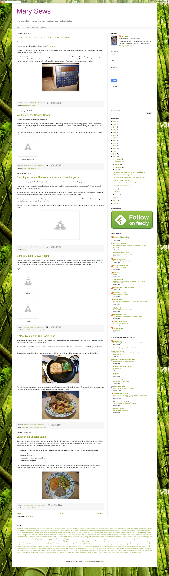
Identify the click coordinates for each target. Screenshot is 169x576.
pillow (81, 544)
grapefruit (44, 538)
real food (150, 544)
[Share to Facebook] (58, 103)
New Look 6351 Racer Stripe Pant (122, 309)
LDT (67, 540)
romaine (44, 546)
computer (90, 532)
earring (122, 534)
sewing (29, 105)
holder (98, 538)
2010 (115, 198)
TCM (115, 550)
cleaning (24, 532)
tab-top (104, 550)
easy (125, 534)
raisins (140, 544)
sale (96, 546)
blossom (28, 530)
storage (44, 550)
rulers (32, 168)
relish (24, 546)
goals (144, 536)
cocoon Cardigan (76, 532)
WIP (98, 552)
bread (26, 427)
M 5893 (28, 294)
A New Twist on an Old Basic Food (36, 336)
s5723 (78, 546)
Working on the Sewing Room (33, 115)
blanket (145, 528)
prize (118, 544)
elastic (132, 534)
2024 (115, 124)
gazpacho (120, 536)
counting (134, 532)
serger (135, 546)
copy (114, 532)
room (28, 168)
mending (150, 540)
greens (61, 538)
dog (88, 534)
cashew (107, 530)
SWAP (79, 550)
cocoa (36, 532)
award (52, 528)
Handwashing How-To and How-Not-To (124, 361)
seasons (130, 546)
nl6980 (43, 330)
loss (99, 540)
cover (138, 532)
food (35, 427)
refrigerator (19, 546)
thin (133, 550)
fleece (68, 536)
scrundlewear (121, 546)
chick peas (123, 530)
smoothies (77, 548)
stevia (25, 550)
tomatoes (23, 552)
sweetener (95, 550)
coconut (40, 532)
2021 (115, 130)
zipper (134, 552)
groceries (66, 538)
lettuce (78, 540)
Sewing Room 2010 (28, 159)
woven (109, 552)
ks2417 (31, 540)
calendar (94, 530)
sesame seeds (141, 546)
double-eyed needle (94, 534)
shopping (39, 548)
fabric (27, 536)
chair (114, 530)
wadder (74, 552)
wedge (85, 552)
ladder (59, 540)
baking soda (69, 528)
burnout (86, 530)
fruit (38, 427)
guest (77, 538)
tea (118, 550)
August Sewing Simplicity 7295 (121, 239)
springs (138, 548)
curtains (40, 534)
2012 (115, 154)
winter (95, 552)
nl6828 (87, 542)
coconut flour (46, 532)
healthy (87, 538)
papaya (19, 544)
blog (18, 530)
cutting (50, 534)
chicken (129, 530)
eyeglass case (21, 536)
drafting (103, 534)
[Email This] (52, 103)
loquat (95, 540)
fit (59, 536)
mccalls (32, 330)
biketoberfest (125, 528)
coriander (117, 532)
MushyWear (43, 542)
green (49, 538)
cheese (31, 427)
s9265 (85, 546)
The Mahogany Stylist (120, 321)
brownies (71, 530)
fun (108, 536)
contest (95, 532)
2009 (115, 200)
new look (37, 330)
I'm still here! (116, 330)
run (61, 546)
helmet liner (93, 538)
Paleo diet (146, 542)
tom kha (150, 550)
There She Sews (127, 550)
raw (143, 544)
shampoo (29, 548)
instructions (120, 538)
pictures (24, 168)
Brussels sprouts (79, 530)
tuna (37, 552)
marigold (141, 540)
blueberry (33, 530)
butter (90, 530)
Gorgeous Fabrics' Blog (121, 252)
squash (142, 548)
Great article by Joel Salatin (121, 381)
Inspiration (114, 538)
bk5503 (141, 528)
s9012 (81, 546)
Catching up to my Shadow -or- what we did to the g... (131, 177)
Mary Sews (34, 11)
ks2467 (36, 540)
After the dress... (51, 46)
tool (27, 552)
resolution (34, 546)
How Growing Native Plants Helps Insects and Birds (127, 343)
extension (149, 534)
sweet (83, 550)
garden (24, 249)
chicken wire (134, 530)
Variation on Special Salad (31, 436)
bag (64, 528)
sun (76, 550)
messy (18, 542)
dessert (74, 534)
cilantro (29, 508)
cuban (30, 534)
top (29, 552)
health (83, 538)
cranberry (149, 532)
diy (85, 534)
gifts (128, 536)
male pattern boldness (120, 266)
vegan (54, 552)
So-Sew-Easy (96, 548)
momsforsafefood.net (120, 380)
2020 (115, 132)
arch (38, 528)
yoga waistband (124, 552)
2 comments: (41, 424)
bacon (61, 528)
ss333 (150, 548)
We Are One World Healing (122, 402)
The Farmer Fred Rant (120, 393)
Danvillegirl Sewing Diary (121, 237)
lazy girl (64, 540)
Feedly (54, 536)
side (51, 548)
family (35, 536)
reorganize (29, 546)
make (128, 540)
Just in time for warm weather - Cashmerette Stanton (128, 316)
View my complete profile (126, 46)
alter (31, 528)
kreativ (27, 540)
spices (118, 548)
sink (62, 548)
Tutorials (26, 27)
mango (132, 540)
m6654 (109, 540)
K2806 (144, 538)
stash (18, 550)
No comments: (41, 505)
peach (41, 508)
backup (57, 528)
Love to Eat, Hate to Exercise (122, 366)
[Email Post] (48, 102)
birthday (131, 528)
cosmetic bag (124, 532)
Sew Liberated (118, 279)
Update (115, 274)
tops (32, 552)
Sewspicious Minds (119, 293)
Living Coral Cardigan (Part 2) (121, 261)
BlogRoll (22, 530)
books (37, 530)
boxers (54, 530)
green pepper (55, 538)
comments (84, 532)
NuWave (101, 542)
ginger (132, 536)
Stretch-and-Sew (61, 550)
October (117, 164)
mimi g (22, 542)
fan (38, 536)
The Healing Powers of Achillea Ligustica (124, 403)
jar (135, 538)
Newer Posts (21, 513)
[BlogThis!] (54, 103)
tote (34, 552)
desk (70, 534)
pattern (28, 544)
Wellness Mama (118, 409)
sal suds (89, 546)
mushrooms (36, 542)
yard (113, 552)
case (103, 530)
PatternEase (42, 544)
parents (23, 544)
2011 (115, 156)
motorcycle (30, 542)
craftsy (144, 532)
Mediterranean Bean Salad (120, 410)
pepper (68, 544)
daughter (61, 534)
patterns (48, 544)
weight (89, 552)
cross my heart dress (22, 534)
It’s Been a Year (117, 375)
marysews (124, 36)
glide (135, 536)
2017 (115, 140)
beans (105, 528)
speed (33, 105)
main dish (123, 540)
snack (82, 548)
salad (41, 427)
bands (85, 528)
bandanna (80, 528)
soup (110, 548)
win (92, 552)
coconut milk (53, 532)
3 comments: (42, 102)
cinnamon (19, 532)
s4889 (74, 546)
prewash (114, 544)
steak (21, 550)
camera (99, 530)
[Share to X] (56, 103)
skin (64, 548)
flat (65, 536)
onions (112, 542)
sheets (34, 548)
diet (83, 534)
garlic (115, 536)
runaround (65, 546)
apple (34, 528)
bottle (41, 530)
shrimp (48, 548)
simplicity (58, 548)
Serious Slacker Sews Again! (33, 255)
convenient (100, 532)
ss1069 (147, 548)
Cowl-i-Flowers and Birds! (120, 294)
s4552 (70, 546)
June (116, 191)
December (118, 159)
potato (100, 544)
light (88, 540)
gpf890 (34, 538)
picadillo (72, 544)
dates (56, 534)
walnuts (82, 552)
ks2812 (45, 540)
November (118, 162)
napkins (54, 542)
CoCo (32, 532)
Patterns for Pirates (56, 544)
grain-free (38, 538)
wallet (77, 552)
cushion (45, 534)
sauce (100, 546)
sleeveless (71, 548)
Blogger (101, 561)
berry (117, 528)
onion (108, 542)
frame (95, 536)
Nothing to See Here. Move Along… (123, 254)
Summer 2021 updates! (119, 267)
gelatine (125, 536)
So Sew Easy (88, 548)
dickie (79, 534)
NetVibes (66, 542)
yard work (116, 552)
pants (150, 542)
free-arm (102, 536)
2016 (115, 143)
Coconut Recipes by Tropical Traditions (126, 348)
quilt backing (134, 544)
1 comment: (40, 165)
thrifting (137, 550)
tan (110, 550)
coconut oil (61, 532)
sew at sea (116, 272)
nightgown (78, 542)
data (53, 534)
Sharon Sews (117, 299)
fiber (57, 536)
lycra (101, 540)
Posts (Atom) (29, 517)
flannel (62, 536)
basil (23, 427)
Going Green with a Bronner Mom (124, 359)
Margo (136, 540)
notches (96, 542)
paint (134, 542)
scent (110, 546)
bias (120, 528)
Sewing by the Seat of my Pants (123, 288)
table (107, 550)
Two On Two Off (118, 328)
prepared (104, 544)
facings (31, 536)
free (98, 536)
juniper (140, 538)
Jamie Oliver (130, 538)
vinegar (65, 552)
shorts (44, 548)
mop (25, 542)
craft (141, 532)
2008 (115, 203)
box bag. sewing (47, 530)
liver (93, 540)
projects (122, 544)
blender (150, 528)
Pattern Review (34, 544)
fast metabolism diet (44, 536)
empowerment (138, 534)
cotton (130, 532)
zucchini (138, 552)
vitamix (70, 552)
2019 (115, 135)
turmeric (41, 552)
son (108, 548)
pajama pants (139, 542)
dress (23, 330)
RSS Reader (53, 546)
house (105, 538)
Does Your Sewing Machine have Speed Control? (44, 37)
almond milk (27, 528)
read (146, 544)
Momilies (116, 373)
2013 (115, 151)
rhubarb (40, 546)
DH (77, 534)
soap (101, 548)
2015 (115, 146)
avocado (24, 508)
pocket (96, 544)
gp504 (30, 538)
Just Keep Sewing (119, 259)
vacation (50, 552)
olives (105, 542)
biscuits (136, 528)
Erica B (145, 534)
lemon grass (72, 540)
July (116, 189)
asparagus (42, 528)
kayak (150, 538)
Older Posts (99, 513)
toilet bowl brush (143, 550)
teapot (120, 550)
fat (51, 536)
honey (102, 538)
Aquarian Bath (118, 341)
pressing (109, 544)
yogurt (130, 552)
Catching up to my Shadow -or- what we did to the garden (48, 177)
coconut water (68, 532)
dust (118, 534)
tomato (45, 427)
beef (108, 528)
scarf (107, 546)
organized (121, 542)
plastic (92, 544)
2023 (115, 127)
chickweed (141, 530)
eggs (128, 534)
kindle (18, 540)
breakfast (62, 530)
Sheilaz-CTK (117, 308)
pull (126, 544)
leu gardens (83, 540)
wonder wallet (103, 552)
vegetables (60, 552)
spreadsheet (128, 548)
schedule (114, 546)
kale (147, 538)
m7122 (113, 540)
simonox (88, 561)
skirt (67, 548)
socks (104, 548)
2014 (115, 148)
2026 (115, 121)
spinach (122, 548)
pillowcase (86, 544)
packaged (129, 542)
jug (137, 538)
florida (74, 536)
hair (80, 538)
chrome (146, 530)
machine (24, 105)
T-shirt (100, 550)
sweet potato (88, 550)
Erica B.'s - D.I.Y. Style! (120, 244)
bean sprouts (99, 528)
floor (71, 536)
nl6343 (83, 542)
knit (24, 540)
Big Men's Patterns (39, 27)
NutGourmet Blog (119, 387)
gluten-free (140, 536)
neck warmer (60, 542)
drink (115, 534)
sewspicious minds (22, 548)
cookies (105, 532)
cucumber (35, 534)
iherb (109, 538)
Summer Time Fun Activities (121, 323)
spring (134, 548)
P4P (126, 542)
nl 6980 (28, 321)
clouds (29, 532)
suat (74, 550)
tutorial (46, 552)
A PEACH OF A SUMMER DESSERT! (123, 388)
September (118, 167)
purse (129, 544)
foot (93, 536)
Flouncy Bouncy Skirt (82, 536)
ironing (125, 538)
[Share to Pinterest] (61, 103)
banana (75, 528)
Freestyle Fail (117, 368)
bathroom (92, 528)
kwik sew (54, 540)
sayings (104, 546)
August (117, 170)
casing (111, 530)
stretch (54, 550)
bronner (67, 530)
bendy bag (113, 528)
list (90, 540)
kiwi (21, 540)
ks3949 (49, 540)
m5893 (28, 330)
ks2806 (40, 540)
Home (17, 27)
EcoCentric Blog (118, 351)
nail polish (49, 542)
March (117, 194)
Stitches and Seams (119, 315)
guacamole (72, 538)
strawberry (49, 550)
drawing (107, 534)
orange (37, 508)
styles (70, 550)
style (67, 550)
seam (126, 546)
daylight (66, 534)
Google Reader (23, 538)
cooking (110, 532)
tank (112, 550)
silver (54, 548)
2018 (115, 138)
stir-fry (28, 550)
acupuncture (20, 528)
